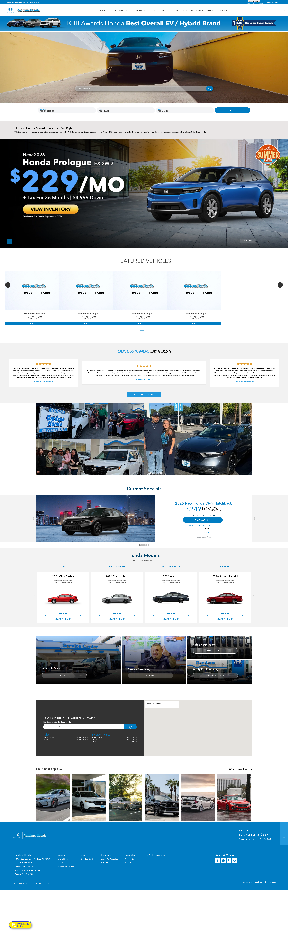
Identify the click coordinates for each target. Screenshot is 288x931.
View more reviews (144, 395)
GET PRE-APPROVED (215, 675)
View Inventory (63, 619)
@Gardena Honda (240, 769)
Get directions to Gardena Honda (57, 722)
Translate (261, 3)
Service (255, 839)
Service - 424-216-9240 (31, 2)
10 (280, 191)
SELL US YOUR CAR (215, 651)
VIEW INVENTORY (202, 520)
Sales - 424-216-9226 (14, 2)
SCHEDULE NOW (64, 675)
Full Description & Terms (203, 537)
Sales (254, 834)
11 (280, 192)
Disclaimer (249, 240)
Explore (63, 613)
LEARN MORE (203, 532)
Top (284, 836)
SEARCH (232, 110)
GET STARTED (150, 675)
